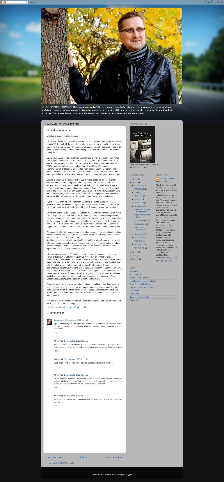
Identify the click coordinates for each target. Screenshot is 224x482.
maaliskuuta (139, 241)
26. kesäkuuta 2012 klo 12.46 (76, 359)
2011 (134, 252)
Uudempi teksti (54, 457)
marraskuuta (139, 189)
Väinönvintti (134, 300)
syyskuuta (138, 196)
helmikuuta (139, 244)
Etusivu (84, 457)
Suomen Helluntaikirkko (139, 297)
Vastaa (57, 332)
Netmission (134, 291)
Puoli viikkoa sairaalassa (140, 228)
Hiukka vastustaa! (141, 224)
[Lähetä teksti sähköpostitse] (85, 307)
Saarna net (134, 294)
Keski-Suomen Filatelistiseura (142, 284)
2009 (134, 259)
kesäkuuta (138, 206)
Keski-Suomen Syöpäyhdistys (142, 287)
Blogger (128, 475)
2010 (134, 256)
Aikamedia (134, 271)
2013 (134, 179)
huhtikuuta (139, 237)
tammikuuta (139, 248)
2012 (134, 182)
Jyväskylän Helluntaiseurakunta (143, 281)
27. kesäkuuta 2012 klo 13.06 (76, 396)
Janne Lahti (59, 320)
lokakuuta (138, 192)
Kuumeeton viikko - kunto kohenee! (142, 210)
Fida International (137, 275)
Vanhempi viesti (114, 457)
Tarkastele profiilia (163, 261)
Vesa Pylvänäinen (166, 178)
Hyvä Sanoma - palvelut (139, 278)
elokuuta (138, 199)
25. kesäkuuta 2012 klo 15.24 (77, 320)
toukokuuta (139, 234)
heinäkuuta (139, 203)
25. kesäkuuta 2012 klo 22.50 (76, 341)
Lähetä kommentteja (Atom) (63, 463)
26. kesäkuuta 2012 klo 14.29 (76, 375)
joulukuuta (139, 185)
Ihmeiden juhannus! (142, 220)
